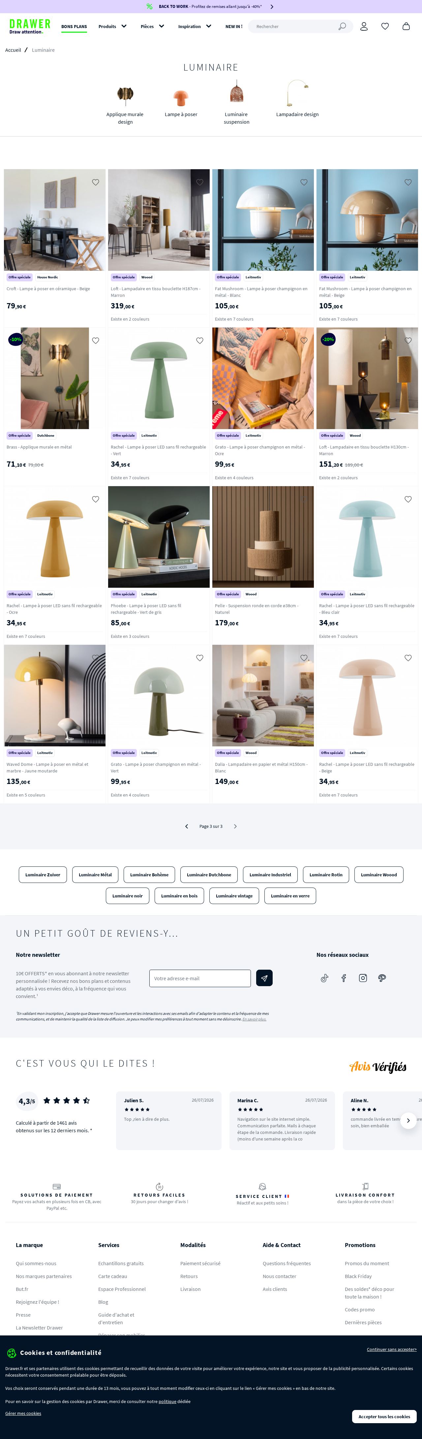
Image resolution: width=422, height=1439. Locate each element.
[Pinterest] (382, 978)
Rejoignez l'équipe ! (37, 1301)
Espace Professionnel (122, 1289)
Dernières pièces (363, 1322)
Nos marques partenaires (44, 1276)
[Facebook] (344, 978)
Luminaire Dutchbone (209, 875)
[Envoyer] (264, 978)
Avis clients (275, 1289)
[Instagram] (363, 978)
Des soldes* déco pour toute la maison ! (369, 1293)
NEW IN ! (234, 26)
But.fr (22, 1289)
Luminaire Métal (95, 875)
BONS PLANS (74, 26)
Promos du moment (367, 1263)
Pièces (147, 26)
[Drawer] (30, 26)
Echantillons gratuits (121, 1263)
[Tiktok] (324, 978)
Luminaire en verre (290, 896)
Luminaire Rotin (326, 875)
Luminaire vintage (234, 896)
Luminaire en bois (179, 896)
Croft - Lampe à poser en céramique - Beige (48, 289)
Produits (107, 26)
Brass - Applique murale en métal (39, 447)
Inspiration (189, 26)
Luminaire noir (127, 896)
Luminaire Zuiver (42, 875)
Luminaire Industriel (270, 875)
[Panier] (406, 25)
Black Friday (358, 1276)
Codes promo (360, 1309)
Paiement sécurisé (200, 1263)
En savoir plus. (254, 1019)
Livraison (190, 1289)
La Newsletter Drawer (39, 1327)
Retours (189, 1276)
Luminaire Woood (379, 875)
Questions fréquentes (287, 1263)
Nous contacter (279, 1276)
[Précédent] (187, 826)
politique (167, 1401)
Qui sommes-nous (36, 1263)
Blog (103, 1301)
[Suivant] (408, 1120)
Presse (23, 1314)
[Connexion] (364, 26)
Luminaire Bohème (149, 875)
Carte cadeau (112, 1276)
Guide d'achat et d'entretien (116, 1318)
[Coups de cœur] (385, 25)
